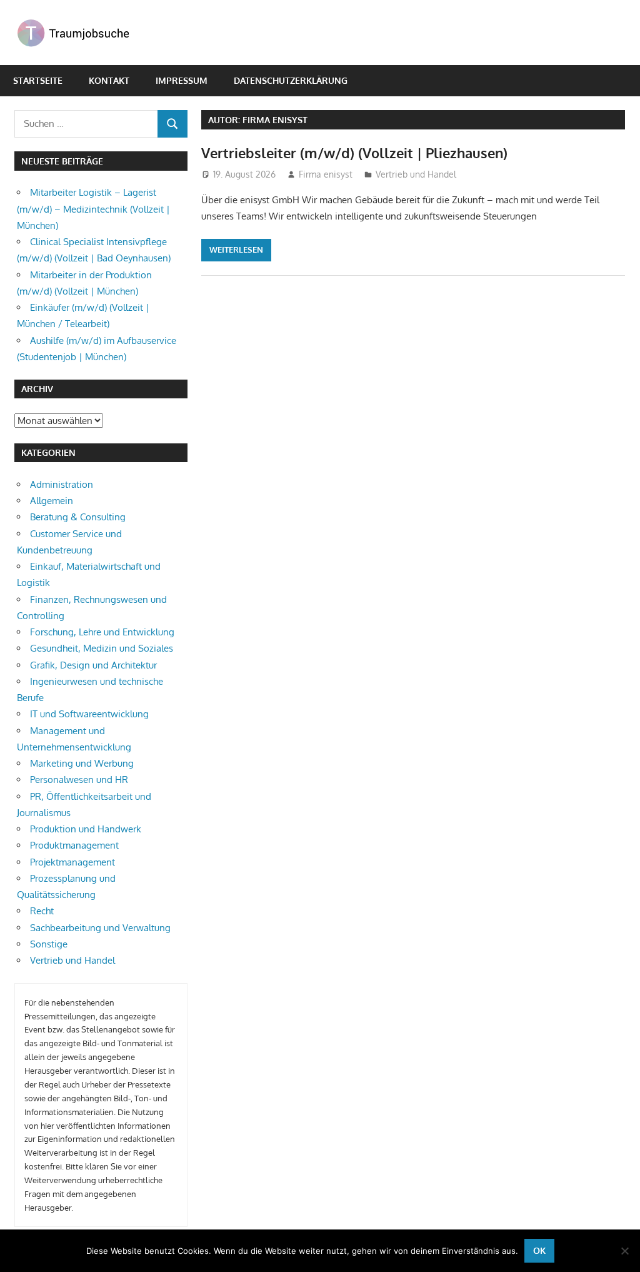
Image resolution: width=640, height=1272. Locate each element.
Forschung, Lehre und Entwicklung (102, 632)
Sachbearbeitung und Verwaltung (100, 928)
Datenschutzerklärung (291, 80)
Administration (61, 484)
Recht (42, 911)
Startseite (37, 80)
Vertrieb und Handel (416, 174)
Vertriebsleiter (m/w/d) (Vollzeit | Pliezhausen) (354, 152)
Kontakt (109, 80)
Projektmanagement (72, 862)
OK (539, 1250)
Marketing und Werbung (82, 763)
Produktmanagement (74, 845)
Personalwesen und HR (79, 779)
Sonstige (49, 944)
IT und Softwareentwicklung (89, 714)
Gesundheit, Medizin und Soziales (101, 648)
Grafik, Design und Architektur (93, 665)
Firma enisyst (325, 174)
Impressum (182, 80)
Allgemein (51, 501)
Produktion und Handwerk (85, 829)
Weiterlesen (236, 250)
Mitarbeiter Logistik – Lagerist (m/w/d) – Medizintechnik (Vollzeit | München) (93, 208)
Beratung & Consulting (78, 517)
